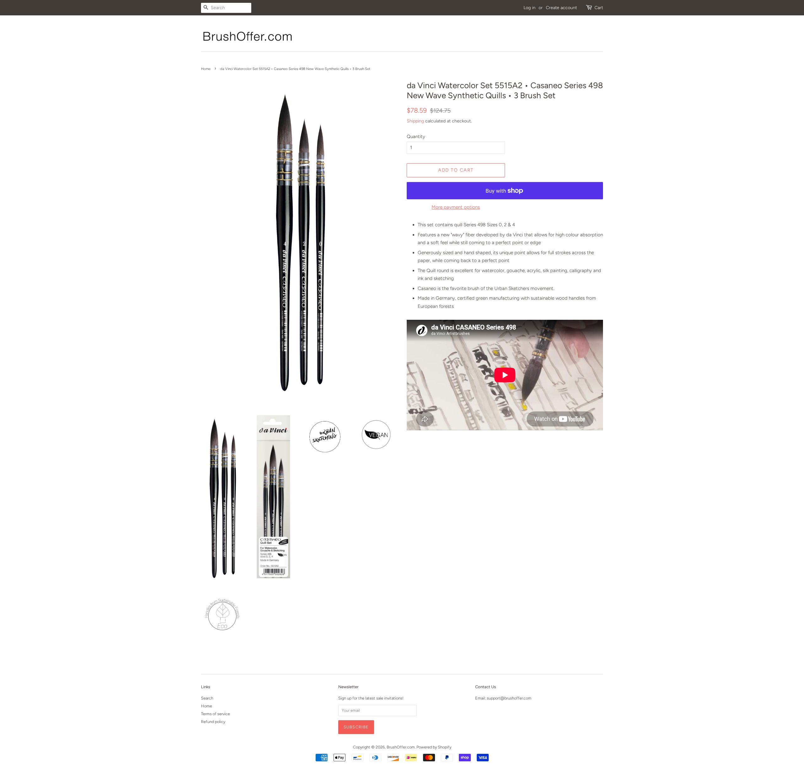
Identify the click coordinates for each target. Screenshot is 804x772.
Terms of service (215, 713)
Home (205, 69)
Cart (599, 7)
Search (207, 698)
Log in (529, 7)
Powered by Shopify (433, 747)
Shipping (415, 120)
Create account (561, 7)
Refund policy (213, 721)
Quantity (416, 136)
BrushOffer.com (401, 747)
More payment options (456, 207)
